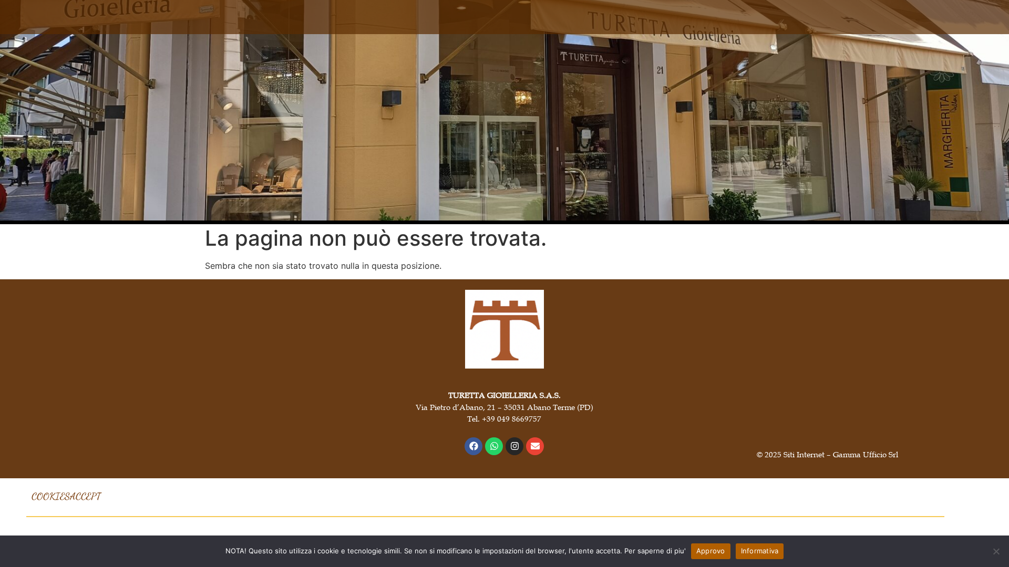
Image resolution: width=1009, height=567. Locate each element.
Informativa (760, 551)
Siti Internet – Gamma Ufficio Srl (841, 454)
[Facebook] (473, 446)
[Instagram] (514, 446)
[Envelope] (535, 446)
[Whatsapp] (494, 446)
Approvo (710, 551)
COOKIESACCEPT (66, 496)
